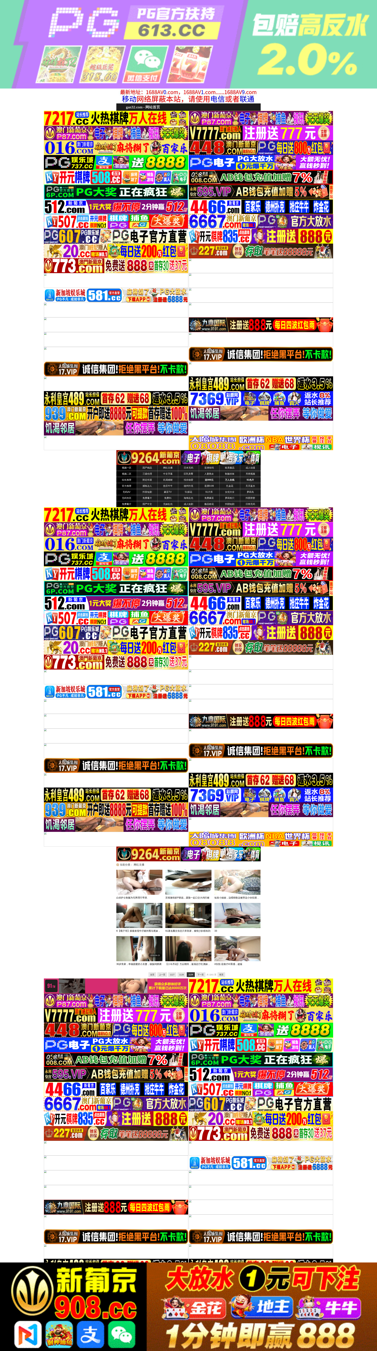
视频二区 (126, 474)
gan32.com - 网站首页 (143, 107)
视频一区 (126, 468)
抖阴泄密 (250, 498)
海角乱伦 (188, 498)
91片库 (209, 492)
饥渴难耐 (168, 480)
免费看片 (147, 498)
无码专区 (126, 498)
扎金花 (229, 486)
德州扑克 (188, 486)
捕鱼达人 (147, 486)
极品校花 (209, 504)
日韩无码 (250, 504)
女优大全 (229, 492)
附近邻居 (147, 480)
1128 (181, 974)
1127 (172, 974)
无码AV (126, 492)
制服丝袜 (229, 474)
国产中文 (147, 504)
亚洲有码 (209, 468)
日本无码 (188, 468)
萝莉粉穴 (229, 498)
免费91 (168, 498)
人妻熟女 (209, 474)
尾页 (221, 974)
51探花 (188, 492)
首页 (152, 974)
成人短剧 (188, 504)
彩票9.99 (209, 486)
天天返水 (250, 486)
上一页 (162, 974)
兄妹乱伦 (168, 504)
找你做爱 (188, 480)
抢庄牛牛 (168, 486)
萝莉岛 (250, 492)
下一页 (200, 974)
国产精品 (147, 468)
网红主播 (168, 468)
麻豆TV (168, 492)
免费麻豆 (209, 498)
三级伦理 (147, 474)
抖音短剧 (147, 492)
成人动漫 (250, 468)
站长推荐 (126, 480)
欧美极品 (229, 468)
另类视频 (250, 474)
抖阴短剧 (229, 504)
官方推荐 (126, 486)
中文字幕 (168, 474)
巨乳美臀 (188, 474)
